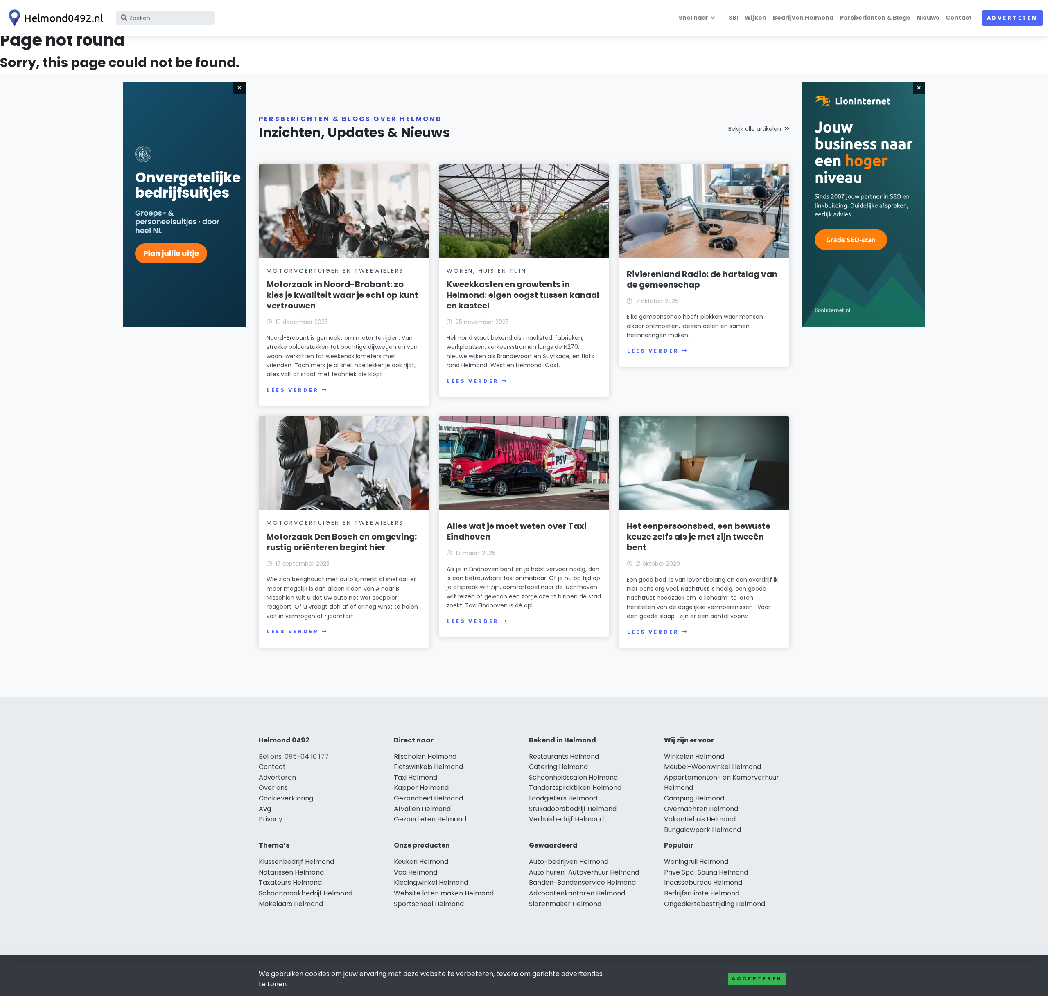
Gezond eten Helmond (430, 819)
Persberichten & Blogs (875, 17)
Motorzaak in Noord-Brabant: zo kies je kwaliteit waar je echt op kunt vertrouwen (342, 295)
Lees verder (292, 390)
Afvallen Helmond (422, 809)
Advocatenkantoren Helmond (577, 893)
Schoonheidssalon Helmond (573, 777)
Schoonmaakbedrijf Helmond (305, 893)
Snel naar (694, 17)
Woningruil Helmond (696, 861)
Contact (959, 17)
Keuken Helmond (421, 861)
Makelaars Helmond (291, 903)
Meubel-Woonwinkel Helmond (712, 766)
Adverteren (1012, 17)
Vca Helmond (415, 872)
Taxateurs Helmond (290, 882)
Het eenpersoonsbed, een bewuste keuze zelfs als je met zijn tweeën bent (698, 536)
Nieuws (928, 17)
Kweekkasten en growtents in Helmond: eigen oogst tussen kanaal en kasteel (523, 295)
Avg (265, 809)
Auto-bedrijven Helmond (568, 861)
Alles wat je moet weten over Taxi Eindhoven (517, 531)
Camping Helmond (694, 798)
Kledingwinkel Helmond (431, 882)
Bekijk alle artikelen (754, 129)
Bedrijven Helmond (803, 17)
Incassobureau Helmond (703, 882)
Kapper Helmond (421, 787)
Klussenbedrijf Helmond (296, 861)
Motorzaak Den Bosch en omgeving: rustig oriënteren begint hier (342, 542)
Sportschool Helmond (429, 903)
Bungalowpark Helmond (702, 829)
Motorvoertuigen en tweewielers (335, 271)
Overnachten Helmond (701, 809)
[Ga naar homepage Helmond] (54, 18)
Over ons (273, 787)
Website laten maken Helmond (444, 893)
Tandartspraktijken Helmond (575, 787)
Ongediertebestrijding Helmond (714, 903)
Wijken (755, 17)
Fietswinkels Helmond (428, 766)
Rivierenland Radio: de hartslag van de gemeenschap (702, 279)
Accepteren (757, 978)
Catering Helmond (558, 766)
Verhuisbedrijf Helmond (566, 819)
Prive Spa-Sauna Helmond (706, 872)
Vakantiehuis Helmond (700, 819)
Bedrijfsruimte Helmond (701, 893)
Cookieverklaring (286, 798)
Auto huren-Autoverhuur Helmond (584, 872)
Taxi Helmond (415, 777)
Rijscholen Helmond (425, 756)
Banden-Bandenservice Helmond (582, 882)
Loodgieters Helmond (563, 798)
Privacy (270, 819)
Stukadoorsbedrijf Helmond (573, 809)
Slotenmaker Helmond (565, 903)
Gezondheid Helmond (428, 798)
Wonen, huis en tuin (486, 271)
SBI (733, 17)
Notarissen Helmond (291, 872)
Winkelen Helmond (694, 756)
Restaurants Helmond (564, 756)
